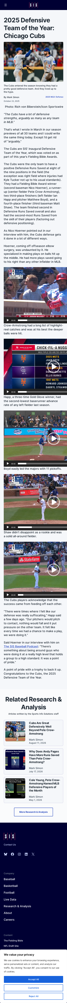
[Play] (7, 320)
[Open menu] (5, 5)
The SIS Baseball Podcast (21, 646)
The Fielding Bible (13, 940)
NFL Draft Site (11, 946)
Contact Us (10, 844)
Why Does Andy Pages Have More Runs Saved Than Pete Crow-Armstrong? (44, 757)
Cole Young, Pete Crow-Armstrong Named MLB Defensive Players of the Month (44, 785)
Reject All (33, 996)
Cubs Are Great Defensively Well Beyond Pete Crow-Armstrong (42, 728)
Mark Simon (13, 97)
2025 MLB (50, 97)
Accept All (33, 979)
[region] (33, 976)
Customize (33, 987)
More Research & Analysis (33, 812)
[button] (53, 295)
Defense (59, 97)
